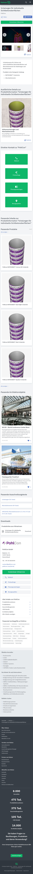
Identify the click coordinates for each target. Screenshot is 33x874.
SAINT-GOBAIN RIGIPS (10, 659)
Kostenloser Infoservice (16, 572)
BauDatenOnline (6, 761)
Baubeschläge (18, 643)
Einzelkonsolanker (6, 624)
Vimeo (3, 780)
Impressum (26, 870)
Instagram (4, 774)
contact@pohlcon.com (8, 564)
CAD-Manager (5, 751)
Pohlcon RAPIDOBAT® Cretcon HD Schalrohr (15, 267)
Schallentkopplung (18, 640)
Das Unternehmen (6, 730)
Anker (23, 626)
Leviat (5, 657)
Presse (3, 734)
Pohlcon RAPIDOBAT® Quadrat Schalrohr (14, 379)
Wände (15, 633)
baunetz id (4, 765)
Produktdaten (6, 604)
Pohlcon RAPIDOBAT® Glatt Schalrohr (13, 342)
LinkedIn (4, 778)
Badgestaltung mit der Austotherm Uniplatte (16, 677)
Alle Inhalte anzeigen (8, 614)
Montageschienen (17, 628)
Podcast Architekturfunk (7, 784)
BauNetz (4, 763)
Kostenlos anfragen (16, 855)
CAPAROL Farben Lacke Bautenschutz (14, 668)
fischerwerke (7, 655)
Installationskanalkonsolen (24, 624)
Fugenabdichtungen (7, 638)
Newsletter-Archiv (6, 738)
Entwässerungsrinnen (9, 706)
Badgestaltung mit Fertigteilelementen (14, 679)
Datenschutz (19, 870)
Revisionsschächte (8, 710)
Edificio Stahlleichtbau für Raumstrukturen (15, 686)
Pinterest (4, 776)
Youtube (4, 782)
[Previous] (4, 35)
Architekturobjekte (7, 612)
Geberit (5, 662)
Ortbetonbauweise (20, 631)
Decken (13, 631)
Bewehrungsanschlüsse (15, 626)
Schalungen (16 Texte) (8, 499)
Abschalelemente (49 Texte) (10, 505)
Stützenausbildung (6, 631)
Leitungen (28, 633)
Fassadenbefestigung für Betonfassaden (15, 675)
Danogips (6, 666)
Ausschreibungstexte (8, 607)
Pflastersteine (7, 708)
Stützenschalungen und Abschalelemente (10, 130)
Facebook (4, 772)
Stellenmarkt (5, 753)
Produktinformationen (8, 602)
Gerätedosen (14, 624)
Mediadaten (4, 736)
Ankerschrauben (6, 626)
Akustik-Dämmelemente (10, 704)
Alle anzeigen (4, 232)
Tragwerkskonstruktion (7, 633)
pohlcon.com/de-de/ (8, 566)
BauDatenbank (5, 759)
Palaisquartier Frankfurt (10, 477)
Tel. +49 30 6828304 (8, 560)
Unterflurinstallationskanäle (8, 643)
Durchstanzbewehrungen (8, 628)
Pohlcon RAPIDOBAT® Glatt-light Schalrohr (15, 304)
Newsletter (4, 747)
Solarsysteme (7, 712)
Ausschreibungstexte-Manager (9, 749)
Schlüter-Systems (8, 664)
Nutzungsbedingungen (9, 870)
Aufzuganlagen (21, 633)
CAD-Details (6, 609)
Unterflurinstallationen (22, 638)
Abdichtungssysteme (9, 701)
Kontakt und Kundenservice (8, 732)
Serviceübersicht (6, 745)
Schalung (14, 638)
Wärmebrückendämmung (8, 640)
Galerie (29, 16)
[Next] (28, 35)
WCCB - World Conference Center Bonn (15, 427)
